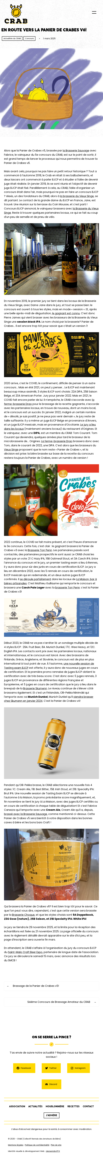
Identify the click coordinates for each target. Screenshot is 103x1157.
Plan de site (56, 1145)
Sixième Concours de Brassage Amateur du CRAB (58, 1002)
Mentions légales (15, 1145)
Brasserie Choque (23, 915)
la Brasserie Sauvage (76, 150)
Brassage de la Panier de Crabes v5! (36, 986)
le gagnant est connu (66, 313)
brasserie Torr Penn (67, 587)
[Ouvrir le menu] (94, 12)
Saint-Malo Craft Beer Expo (25, 952)
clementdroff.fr (53, 1151)
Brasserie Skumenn (35, 688)
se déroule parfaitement (35, 579)
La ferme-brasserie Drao (56, 441)
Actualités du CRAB (12, 38)
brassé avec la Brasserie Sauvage (25, 814)
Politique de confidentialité (37, 1145)
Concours (29, 38)
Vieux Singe (11, 449)
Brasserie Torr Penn (40, 550)
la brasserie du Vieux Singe (77, 196)
